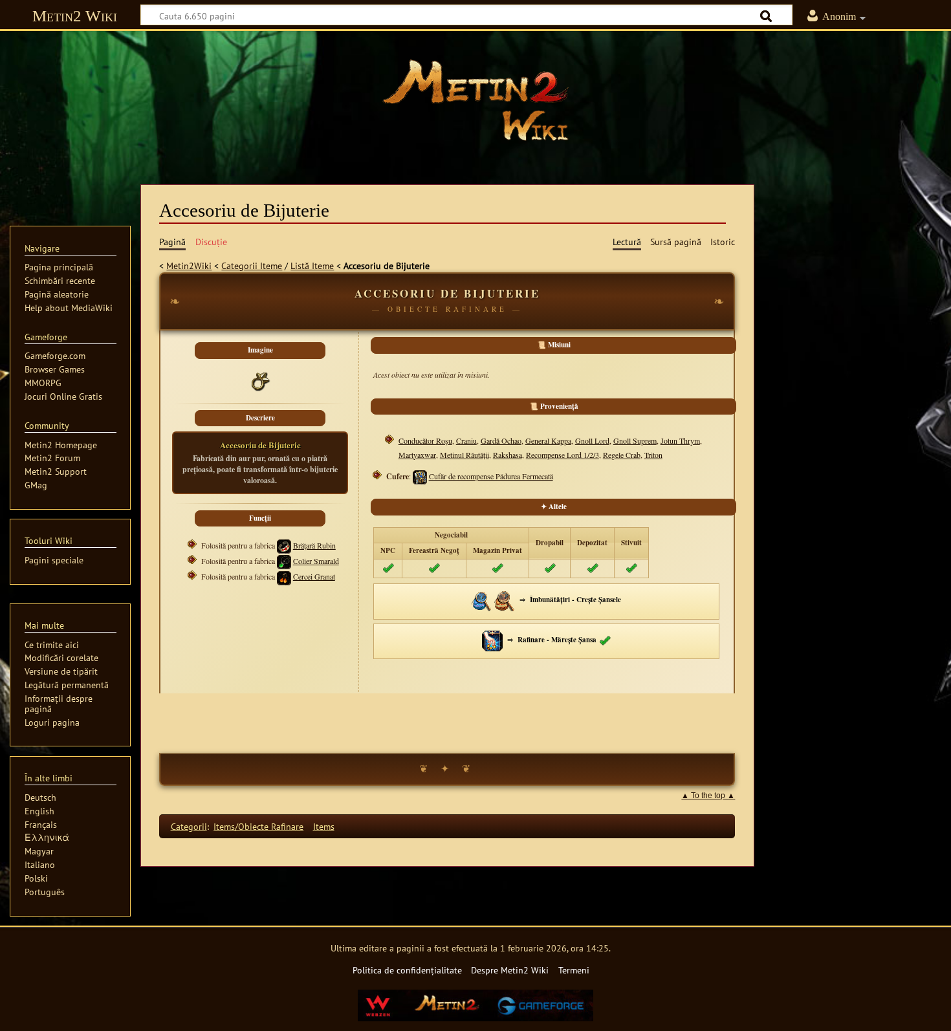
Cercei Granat (314, 576)
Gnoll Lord (592, 440)
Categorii (189, 826)
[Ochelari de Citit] (504, 599)
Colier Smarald (316, 561)
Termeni (573, 970)
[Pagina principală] (475, 100)
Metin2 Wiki (74, 16)
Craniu (466, 440)
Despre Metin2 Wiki (510, 970)
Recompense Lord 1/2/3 (562, 455)
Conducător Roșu (425, 440)
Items (323, 826)
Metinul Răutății (464, 455)
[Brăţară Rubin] (284, 545)
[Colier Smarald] (284, 561)
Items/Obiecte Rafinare (258, 826)
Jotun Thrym (680, 440)
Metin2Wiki (189, 265)
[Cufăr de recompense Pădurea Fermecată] (420, 476)
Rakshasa (507, 455)
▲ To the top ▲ (708, 795)
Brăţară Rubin (314, 545)
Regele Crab (621, 455)
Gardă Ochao (501, 440)
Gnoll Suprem (635, 440)
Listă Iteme (312, 265)
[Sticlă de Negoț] (482, 599)
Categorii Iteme (251, 265)
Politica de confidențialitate (407, 970)
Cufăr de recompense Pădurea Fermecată (491, 476)
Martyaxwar (417, 455)
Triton (653, 455)
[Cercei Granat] (284, 576)
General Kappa (548, 440)
